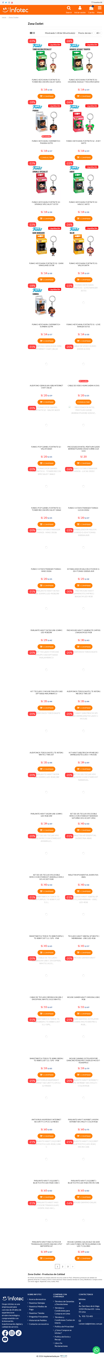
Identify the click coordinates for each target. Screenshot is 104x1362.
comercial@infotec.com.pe (90, 1323)
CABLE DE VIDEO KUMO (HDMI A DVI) (83, 385)
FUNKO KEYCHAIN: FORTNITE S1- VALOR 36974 (83, 264)
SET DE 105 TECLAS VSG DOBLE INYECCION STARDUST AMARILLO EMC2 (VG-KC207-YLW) (46, 877)
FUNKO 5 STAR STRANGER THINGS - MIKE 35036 (46, 570)
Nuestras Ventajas (37, 1303)
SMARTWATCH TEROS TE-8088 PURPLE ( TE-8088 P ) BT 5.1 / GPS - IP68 (46, 937)
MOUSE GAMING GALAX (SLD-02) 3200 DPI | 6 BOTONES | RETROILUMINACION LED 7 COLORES (84, 1244)
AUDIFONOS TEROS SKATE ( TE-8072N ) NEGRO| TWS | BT (83, 692)
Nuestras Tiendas (36, 1313)
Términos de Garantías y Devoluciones (64, 1302)
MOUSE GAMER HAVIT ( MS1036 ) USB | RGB (83, 998)
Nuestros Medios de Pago (38, 1307)
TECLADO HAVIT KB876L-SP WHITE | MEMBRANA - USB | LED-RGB (83, 937)
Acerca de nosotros (37, 1299)
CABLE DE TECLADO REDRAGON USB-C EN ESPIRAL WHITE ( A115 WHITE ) (46, 998)
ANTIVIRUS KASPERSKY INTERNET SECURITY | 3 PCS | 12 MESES (46, 1120)
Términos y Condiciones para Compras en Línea (62, 1311)
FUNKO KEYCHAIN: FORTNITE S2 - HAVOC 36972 (83, 203)
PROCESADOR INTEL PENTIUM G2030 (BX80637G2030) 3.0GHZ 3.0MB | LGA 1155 (83, 449)
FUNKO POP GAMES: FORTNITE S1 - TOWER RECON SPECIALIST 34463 (46, 509)
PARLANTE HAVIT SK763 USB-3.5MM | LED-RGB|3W (46, 631)
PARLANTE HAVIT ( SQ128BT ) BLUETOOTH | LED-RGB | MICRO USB (83, 1182)
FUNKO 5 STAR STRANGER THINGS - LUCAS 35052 (83, 509)
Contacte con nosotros (39, 1324)
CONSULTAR (46, 157)
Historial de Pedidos (38, 1320)
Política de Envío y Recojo (63, 1338)
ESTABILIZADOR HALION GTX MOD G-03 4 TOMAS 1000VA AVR (83, 570)
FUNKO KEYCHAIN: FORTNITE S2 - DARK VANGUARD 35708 (46, 264)
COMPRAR (48, 96)
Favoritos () (97, 2)
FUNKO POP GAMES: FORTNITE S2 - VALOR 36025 (46, 448)
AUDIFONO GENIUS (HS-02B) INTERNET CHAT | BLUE (46, 386)
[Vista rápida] (48, 76)
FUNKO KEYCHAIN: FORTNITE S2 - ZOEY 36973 (83, 142)
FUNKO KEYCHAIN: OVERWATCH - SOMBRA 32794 (46, 325)
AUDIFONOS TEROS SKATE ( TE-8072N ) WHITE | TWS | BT (46, 753)
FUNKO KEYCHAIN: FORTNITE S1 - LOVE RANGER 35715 (83, 325)
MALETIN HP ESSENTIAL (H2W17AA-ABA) (83, 876)
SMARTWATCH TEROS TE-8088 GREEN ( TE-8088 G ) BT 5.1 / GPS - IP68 (46, 1059)
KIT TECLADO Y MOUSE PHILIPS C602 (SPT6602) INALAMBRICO (46, 692)
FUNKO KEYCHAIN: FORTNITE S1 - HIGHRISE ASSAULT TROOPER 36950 (83, 81)
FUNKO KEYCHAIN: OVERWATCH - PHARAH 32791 (46, 142)
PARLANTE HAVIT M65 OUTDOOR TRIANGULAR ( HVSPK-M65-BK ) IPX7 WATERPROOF (46, 1244)
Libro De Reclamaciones (61, 1344)
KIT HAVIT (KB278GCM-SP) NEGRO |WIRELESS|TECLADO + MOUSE (83, 753)
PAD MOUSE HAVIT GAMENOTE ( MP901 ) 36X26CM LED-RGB (83, 631)
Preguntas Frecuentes (38, 1316)
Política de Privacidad (64, 1326)
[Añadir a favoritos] (44, 76)
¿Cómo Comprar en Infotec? (63, 1331)
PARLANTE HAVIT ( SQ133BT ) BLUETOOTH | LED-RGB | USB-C (46, 1182)
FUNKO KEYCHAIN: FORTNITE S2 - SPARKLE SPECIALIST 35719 (46, 203)
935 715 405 (87, 1316)
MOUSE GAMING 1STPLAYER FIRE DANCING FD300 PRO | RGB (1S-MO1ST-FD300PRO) (83, 1060)
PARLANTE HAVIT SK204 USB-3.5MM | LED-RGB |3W (46, 815)
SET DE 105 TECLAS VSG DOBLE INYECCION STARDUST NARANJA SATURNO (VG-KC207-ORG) (83, 816)
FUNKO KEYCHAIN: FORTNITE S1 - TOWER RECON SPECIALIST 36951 (46, 81)
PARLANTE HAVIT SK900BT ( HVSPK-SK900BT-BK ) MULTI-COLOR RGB (83, 1120)
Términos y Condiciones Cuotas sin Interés (65, 1320)
